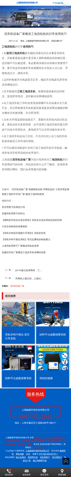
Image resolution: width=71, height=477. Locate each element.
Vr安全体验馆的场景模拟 (14, 226)
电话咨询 (9, 475)
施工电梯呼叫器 (40, 460)
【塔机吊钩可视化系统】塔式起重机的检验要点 (26, 239)
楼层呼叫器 (33, 457)
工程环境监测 (62, 189)
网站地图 (20, 454)
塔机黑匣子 (45, 457)
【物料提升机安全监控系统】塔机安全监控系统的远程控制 (32, 220)
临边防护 (38, 437)
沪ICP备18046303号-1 (48, 454)
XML (28, 454)
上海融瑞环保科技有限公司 (37, 451)
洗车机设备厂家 (20, 189)
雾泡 (29, 444)
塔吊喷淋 (21, 444)
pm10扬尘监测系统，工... (28, 270)
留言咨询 (44, 475)
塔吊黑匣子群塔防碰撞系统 (33, 441)
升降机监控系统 (54, 441)
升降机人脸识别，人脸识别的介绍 (30, 278)
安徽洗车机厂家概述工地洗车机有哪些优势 (24, 252)
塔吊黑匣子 (57, 457)
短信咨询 (27, 475)
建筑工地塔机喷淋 (35, 194)
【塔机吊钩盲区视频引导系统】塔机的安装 (24, 233)
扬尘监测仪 (21, 457)
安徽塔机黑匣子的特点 (13, 213)
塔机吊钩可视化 (12, 441)
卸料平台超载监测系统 (54, 437)
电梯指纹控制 (35, 189)
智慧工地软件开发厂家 (13, 194)
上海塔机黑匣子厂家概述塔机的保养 (20, 246)
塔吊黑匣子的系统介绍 (13, 207)
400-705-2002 (38, 447)
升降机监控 (49, 189)
